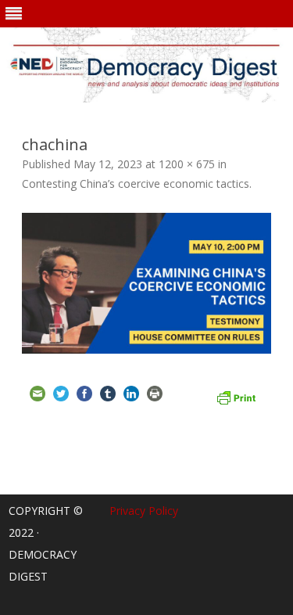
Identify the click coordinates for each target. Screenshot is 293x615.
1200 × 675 (187, 163)
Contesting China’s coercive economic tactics (135, 183)
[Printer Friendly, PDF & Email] (236, 396)
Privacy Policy (143, 510)
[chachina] (146, 283)
